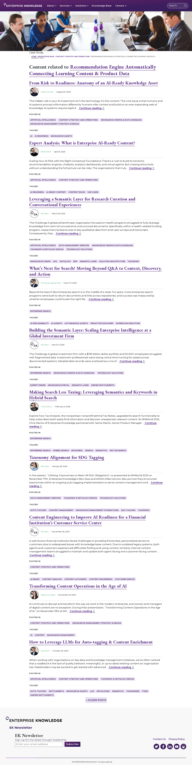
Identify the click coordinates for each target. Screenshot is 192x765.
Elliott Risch (46, 152)
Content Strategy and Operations (78, 120)
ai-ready (35, 579)
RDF (75, 261)
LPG (55, 261)
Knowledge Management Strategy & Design (54, 124)
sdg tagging (128, 510)
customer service (125, 579)
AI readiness (41, 136)
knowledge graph (40, 261)
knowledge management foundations (97, 510)
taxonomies (132, 691)
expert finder (37, 385)
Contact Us (159, 739)
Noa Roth (45, 651)
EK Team (45, 213)
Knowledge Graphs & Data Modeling (121, 120)
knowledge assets (61, 136)
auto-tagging (38, 510)
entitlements (56, 691)
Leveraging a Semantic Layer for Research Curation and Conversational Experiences (82, 202)
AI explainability (39, 323)
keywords (77, 450)
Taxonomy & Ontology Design (46, 249)
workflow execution (128, 323)
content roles (76, 192)
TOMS (145, 691)
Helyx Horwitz (47, 92)
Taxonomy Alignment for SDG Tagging (66, 457)
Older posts (96, 700)
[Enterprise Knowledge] (23, 5)
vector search (118, 450)
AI (31, 136)
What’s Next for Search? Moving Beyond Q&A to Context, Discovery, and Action (95, 271)
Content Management (61, 510)
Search (89, 450)
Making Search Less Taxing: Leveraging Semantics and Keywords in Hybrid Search (93, 395)
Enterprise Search (40, 311)
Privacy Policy (177, 739)
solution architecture (112, 261)
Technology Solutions (79, 249)
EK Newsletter (29, 735)
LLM (92, 691)
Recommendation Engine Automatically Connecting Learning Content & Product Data (92, 70)
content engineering (100, 579)
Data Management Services (74, 245)
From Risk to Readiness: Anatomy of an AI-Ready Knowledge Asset (93, 83)
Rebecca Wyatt (48, 595)
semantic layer (88, 261)
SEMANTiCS (101, 450)
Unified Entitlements (102, 385)
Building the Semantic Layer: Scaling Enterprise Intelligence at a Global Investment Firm (90, 333)
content (40, 635)
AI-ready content (56, 192)
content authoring (75, 579)
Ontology (65, 261)
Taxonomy (133, 261)
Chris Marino (46, 406)
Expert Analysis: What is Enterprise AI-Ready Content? (82, 143)
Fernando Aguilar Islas (51, 283)
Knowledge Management (61, 635)
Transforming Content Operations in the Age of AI (78, 586)
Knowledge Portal (58, 385)
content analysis (52, 579)
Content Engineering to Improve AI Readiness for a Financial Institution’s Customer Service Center (87, 520)
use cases (93, 192)
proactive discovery (102, 323)
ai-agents (56, 323)
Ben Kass (45, 466)
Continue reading (90, 108)
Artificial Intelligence (43, 120)
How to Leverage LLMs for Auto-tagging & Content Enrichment (91, 642)
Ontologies (103, 691)
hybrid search (61, 450)
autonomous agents (76, 323)
